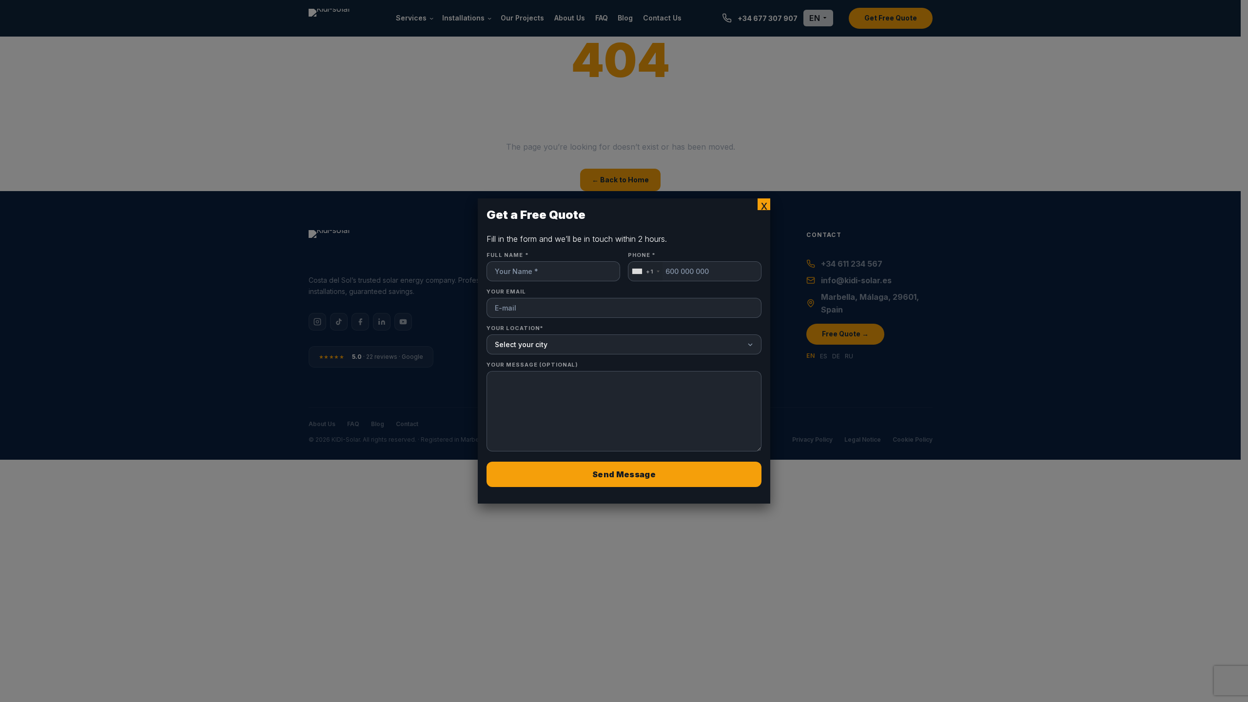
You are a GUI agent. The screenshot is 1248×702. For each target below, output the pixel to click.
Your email (506, 291)
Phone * (642, 263)
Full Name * (508, 255)
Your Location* (515, 328)
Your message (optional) (532, 364)
